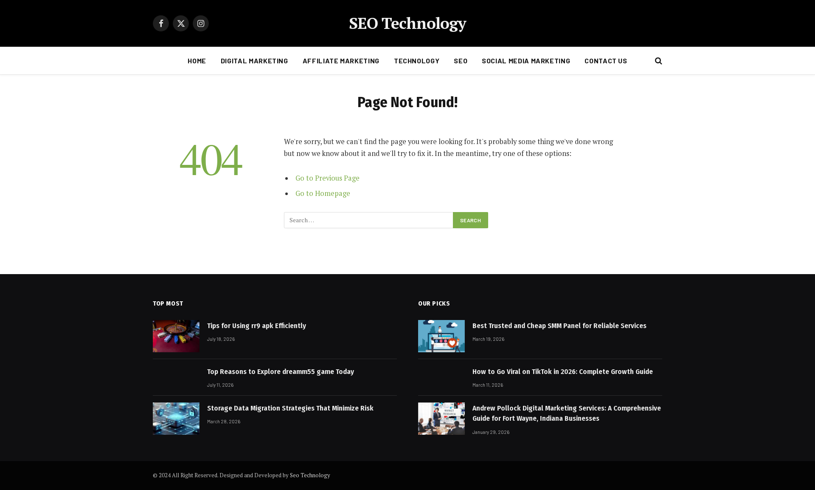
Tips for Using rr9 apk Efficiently (256, 325)
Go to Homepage (322, 193)
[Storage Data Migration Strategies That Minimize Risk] (176, 418)
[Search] (657, 61)
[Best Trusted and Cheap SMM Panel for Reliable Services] (441, 336)
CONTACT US (606, 61)
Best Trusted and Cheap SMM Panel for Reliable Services (559, 325)
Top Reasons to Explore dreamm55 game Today (280, 371)
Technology (416, 61)
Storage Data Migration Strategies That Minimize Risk (290, 408)
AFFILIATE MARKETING (341, 61)
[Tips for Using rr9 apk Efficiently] (176, 336)
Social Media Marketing (526, 61)
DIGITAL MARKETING (254, 61)
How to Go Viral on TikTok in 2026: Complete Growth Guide (562, 371)
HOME (197, 61)
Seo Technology (310, 475)
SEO (460, 61)
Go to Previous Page (327, 178)
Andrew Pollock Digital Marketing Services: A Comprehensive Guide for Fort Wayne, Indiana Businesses (566, 413)
